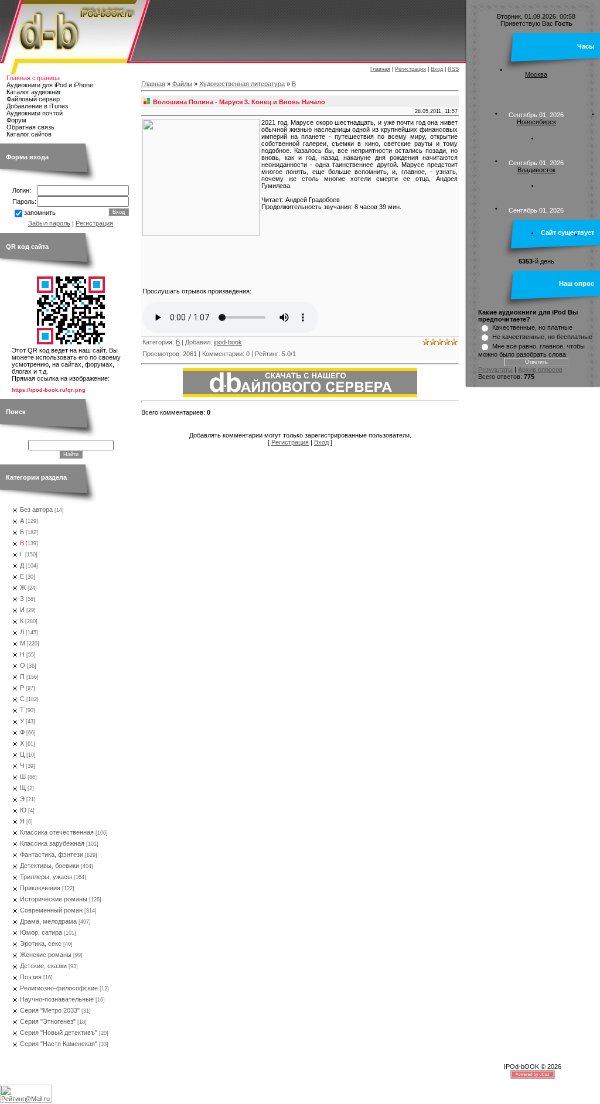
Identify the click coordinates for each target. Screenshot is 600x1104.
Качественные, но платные (532, 327)
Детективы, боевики (49, 865)
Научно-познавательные (57, 999)
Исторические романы (53, 899)
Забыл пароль (49, 223)
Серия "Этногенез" (48, 1021)
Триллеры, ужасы (46, 876)
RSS (453, 69)
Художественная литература (242, 83)
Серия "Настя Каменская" (58, 1043)
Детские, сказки (43, 965)
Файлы (182, 83)
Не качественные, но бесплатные (542, 336)
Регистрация (410, 69)
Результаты (495, 369)
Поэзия (31, 976)
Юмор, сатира (41, 932)
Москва (536, 74)
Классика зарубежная (52, 843)
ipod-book (228, 342)
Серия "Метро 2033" (50, 1010)
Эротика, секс (41, 943)
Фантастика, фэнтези (51, 854)
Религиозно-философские (59, 988)
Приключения (40, 887)
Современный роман (51, 910)
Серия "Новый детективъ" (58, 1032)
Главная (380, 69)
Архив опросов (540, 369)
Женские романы (45, 954)
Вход (437, 69)
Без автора (36, 509)
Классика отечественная (57, 832)
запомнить (40, 212)
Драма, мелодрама (48, 921)
